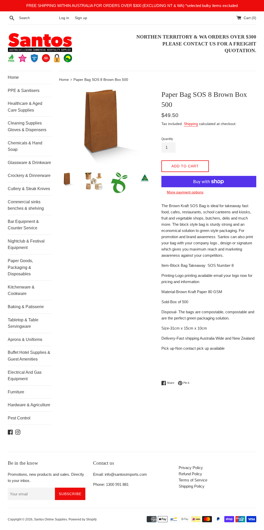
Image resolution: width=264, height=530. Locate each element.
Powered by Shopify (83, 519)
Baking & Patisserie (26, 307)
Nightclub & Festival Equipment (26, 244)
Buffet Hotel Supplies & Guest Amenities (29, 355)
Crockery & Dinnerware (29, 175)
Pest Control (19, 418)
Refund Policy (190, 474)
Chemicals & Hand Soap (25, 146)
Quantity (167, 139)
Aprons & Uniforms (25, 339)
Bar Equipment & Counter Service (23, 224)
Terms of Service (193, 480)
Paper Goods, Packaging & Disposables (20, 267)
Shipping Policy (191, 486)
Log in (64, 18)
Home (13, 77)
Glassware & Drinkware (29, 162)
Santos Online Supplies (50, 519)
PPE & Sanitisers (23, 90)
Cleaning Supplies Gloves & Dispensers (27, 126)
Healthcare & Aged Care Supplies (25, 106)
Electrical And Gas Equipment (25, 375)
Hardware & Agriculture (29, 405)
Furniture (16, 392)
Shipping (191, 124)
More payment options (185, 192)
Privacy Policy (191, 467)
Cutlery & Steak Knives (29, 188)
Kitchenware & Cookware (21, 290)
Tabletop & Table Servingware (23, 323)
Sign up (81, 18)
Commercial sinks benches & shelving (26, 205)
